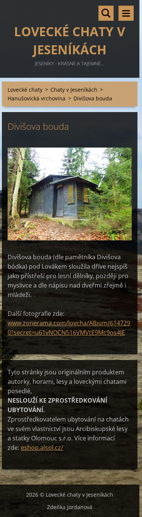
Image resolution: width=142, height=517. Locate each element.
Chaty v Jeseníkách (73, 89)
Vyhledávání (106, 13)
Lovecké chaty (25, 89)
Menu (126, 13)
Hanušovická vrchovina (37, 98)
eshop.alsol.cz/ (42, 447)
